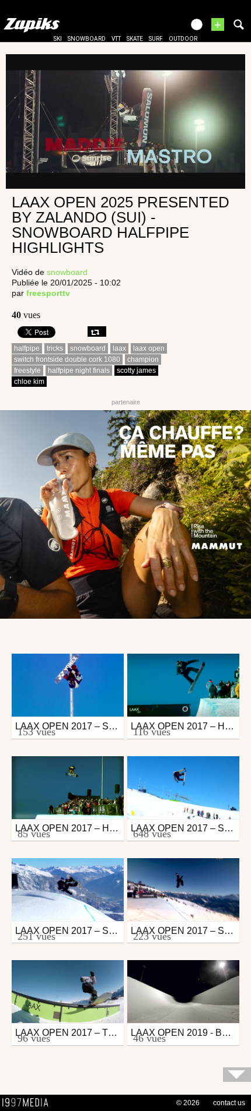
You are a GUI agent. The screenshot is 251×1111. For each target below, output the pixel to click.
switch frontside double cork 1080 (67, 359)
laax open (149, 348)
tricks (55, 348)
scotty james (136, 370)
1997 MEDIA (28, 1103)
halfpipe (27, 348)
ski (58, 39)
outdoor (183, 39)
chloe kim (29, 382)
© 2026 (188, 1103)
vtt (116, 39)
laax (119, 348)
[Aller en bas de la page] (237, 1074)
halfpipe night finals (79, 370)
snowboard (87, 39)
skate (135, 39)
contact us (229, 1103)
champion (143, 359)
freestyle (27, 370)
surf (156, 39)
